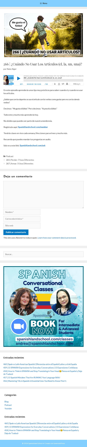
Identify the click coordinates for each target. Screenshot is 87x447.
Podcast (9, 156)
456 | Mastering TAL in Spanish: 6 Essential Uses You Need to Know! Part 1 (34, 381)
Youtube (8, 408)
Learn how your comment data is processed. (57, 237)
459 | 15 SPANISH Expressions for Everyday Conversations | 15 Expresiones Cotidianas (40, 367)
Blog (6, 401)
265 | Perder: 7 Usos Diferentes (20, 160)
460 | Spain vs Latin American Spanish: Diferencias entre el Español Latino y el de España (40, 364)
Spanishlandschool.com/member (33, 127)
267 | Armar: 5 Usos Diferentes (19, 163)
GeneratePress (59, 443)
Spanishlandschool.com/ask (32, 145)
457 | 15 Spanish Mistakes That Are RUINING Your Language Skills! (31, 377)
